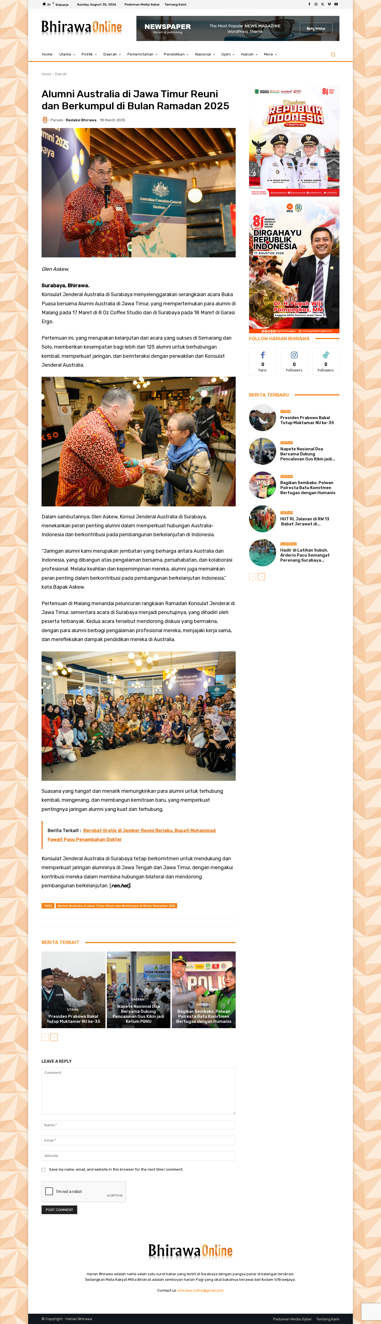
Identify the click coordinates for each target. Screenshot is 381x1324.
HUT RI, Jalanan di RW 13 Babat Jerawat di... (304, 521)
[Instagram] (316, 4)
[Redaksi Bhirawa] (46, 120)
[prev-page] (45, 1037)
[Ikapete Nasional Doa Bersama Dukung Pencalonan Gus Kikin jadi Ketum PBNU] (139, 989)
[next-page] (53, 1037)
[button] (332, 54)
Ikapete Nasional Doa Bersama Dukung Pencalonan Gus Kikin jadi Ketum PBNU (138, 1014)
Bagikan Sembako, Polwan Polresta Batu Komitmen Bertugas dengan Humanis (204, 1016)
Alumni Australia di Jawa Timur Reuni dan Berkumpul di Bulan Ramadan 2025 (116, 905)
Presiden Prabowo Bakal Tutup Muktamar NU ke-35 (73, 1019)
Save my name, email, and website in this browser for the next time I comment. (116, 1169)
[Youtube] (336, 4)
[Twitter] (322, 4)
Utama (72, 1009)
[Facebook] (309, 4)
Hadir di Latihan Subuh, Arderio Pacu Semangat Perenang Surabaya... (305, 555)
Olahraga (288, 543)
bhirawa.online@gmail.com (201, 1290)
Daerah (61, 74)
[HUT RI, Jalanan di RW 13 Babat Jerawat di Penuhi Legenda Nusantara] (262, 518)
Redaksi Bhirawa (81, 120)
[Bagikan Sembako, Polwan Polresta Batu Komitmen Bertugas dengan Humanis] (204, 989)
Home (46, 74)
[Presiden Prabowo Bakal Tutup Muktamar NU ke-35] (73, 989)
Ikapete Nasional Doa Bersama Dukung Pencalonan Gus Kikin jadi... (307, 454)
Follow (294, 352)
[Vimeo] (329, 4)
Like (263, 352)
